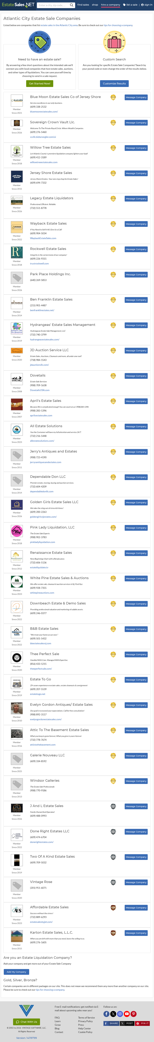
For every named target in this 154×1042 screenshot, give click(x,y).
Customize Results (114, 83)
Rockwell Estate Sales (48, 249)
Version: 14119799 (26, 1038)
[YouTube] (127, 1014)
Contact (59, 1032)
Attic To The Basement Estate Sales (59, 730)
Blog (57, 1028)
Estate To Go (40, 679)
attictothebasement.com (42, 744)
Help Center (84, 1028)
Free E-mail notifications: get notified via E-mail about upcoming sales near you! (77, 1008)
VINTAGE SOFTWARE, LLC (34, 1028)
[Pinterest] (134, 1014)
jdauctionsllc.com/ (39, 364)
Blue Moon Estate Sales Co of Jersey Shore (65, 97)
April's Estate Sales (45, 400)
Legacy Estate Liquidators (51, 198)
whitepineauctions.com (42, 592)
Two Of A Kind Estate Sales (52, 856)
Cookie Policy (85, 1032)
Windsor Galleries (44, 780)
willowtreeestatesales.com (43, 162)
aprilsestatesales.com (41, 415)
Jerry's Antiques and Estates (53, 451)
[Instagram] (120, 1014)
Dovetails (37, 375)
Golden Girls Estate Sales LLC (54, 502)
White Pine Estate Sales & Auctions (59, 578)
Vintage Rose (41, 882)
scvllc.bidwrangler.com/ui (43, 137)
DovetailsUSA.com (39, 390)
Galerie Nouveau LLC (47, 755)
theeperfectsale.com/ (41, 668)
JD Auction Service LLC (49, 350)
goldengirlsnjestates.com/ (43, 516)
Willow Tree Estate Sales (50, 147)
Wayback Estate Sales (48, 223)
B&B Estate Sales (44, 628)
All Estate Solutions (46, 426)
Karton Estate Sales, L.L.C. (51, 932)
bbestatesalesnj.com (40, 643)
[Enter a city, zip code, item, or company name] (71, 5)
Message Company (136, 97)
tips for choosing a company (118, 25)
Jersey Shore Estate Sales (51, 173)
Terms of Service (86, 1017)
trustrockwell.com (39, 263)
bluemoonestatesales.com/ (44, 111)
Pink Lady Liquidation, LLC (52, 527)
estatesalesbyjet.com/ (41, 922)
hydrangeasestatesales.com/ (44, 339)
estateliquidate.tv (39, 567)
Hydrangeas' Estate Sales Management (62, 324)
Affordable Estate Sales (49, 907)
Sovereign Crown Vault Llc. (52, 122)
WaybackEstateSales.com (43, 238)
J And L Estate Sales (46, 806)
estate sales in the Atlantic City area (59, 25)
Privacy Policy (85, 1021)
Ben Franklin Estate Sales (51, 299)
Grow (58, 1024)
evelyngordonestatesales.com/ (46, 719)
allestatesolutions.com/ (42, 440)
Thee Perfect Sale (44, 654)
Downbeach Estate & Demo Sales (58, 603)
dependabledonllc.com (41, 491)
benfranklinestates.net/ (42, 310)
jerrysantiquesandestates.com (45, 462)
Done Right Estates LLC (49, 831)
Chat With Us (29, 1021)
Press (81, 1024)
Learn (58, 1021)
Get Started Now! (39, 83)
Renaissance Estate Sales (51, 552)
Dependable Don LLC (48, 476)
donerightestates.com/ (42, 842)
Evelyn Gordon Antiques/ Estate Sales (61, 704)
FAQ (57, 1017)
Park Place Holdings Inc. (50, 274)
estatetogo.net (37, 694)
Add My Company (16, 972)
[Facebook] (106, 1014)
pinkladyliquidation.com (42, 542)
